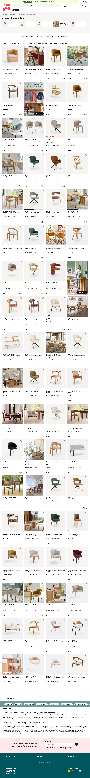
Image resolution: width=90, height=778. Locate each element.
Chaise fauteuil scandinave (81, 704)
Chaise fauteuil (18, 704)
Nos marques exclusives (73, 756)
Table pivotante (8, 704)
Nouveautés (24, 10)
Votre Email (48, 741)
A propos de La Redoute (11, 756)
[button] (85, 5)
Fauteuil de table (31, 14)
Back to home (33, 10)
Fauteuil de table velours (67, 704)
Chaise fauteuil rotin (54, 704)
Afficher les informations (45, 762)
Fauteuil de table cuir (29, 704)
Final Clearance (44, 10)
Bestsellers (62, 10)
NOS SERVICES (39, 756)
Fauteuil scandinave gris (41, 704)
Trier (5, 43)
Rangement (54, 10)
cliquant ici (67, 748)
